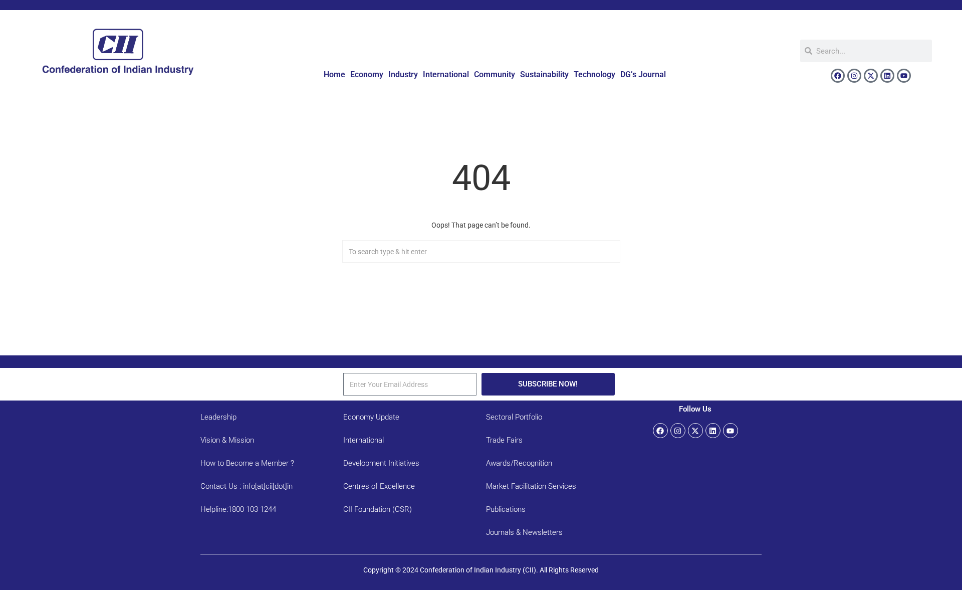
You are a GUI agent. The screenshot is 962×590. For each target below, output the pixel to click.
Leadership (218, 417)
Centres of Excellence (379, 486)
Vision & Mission (227, 440)
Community (494, 74)
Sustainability (544, 74)
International (446, 74)
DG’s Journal (643, 74)
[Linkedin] (887, 76)
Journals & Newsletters (524, 532)
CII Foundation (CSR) (377, 509)
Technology (594, 74)
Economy (366, 74)
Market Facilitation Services (531, 486)
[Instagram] (854, 76)
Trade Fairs (504, 440)
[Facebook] (838, 76)
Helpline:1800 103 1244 (238, 509)
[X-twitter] (871, 76)
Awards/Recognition (519, 463)
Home (334, 74)
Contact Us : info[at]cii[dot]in (246, 486)
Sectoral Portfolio (514, 417)
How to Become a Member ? (247, 463)
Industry (403, 74)
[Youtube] (904, 76)
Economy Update (371, 417)
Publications (506, 509)
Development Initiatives (381, 463)
